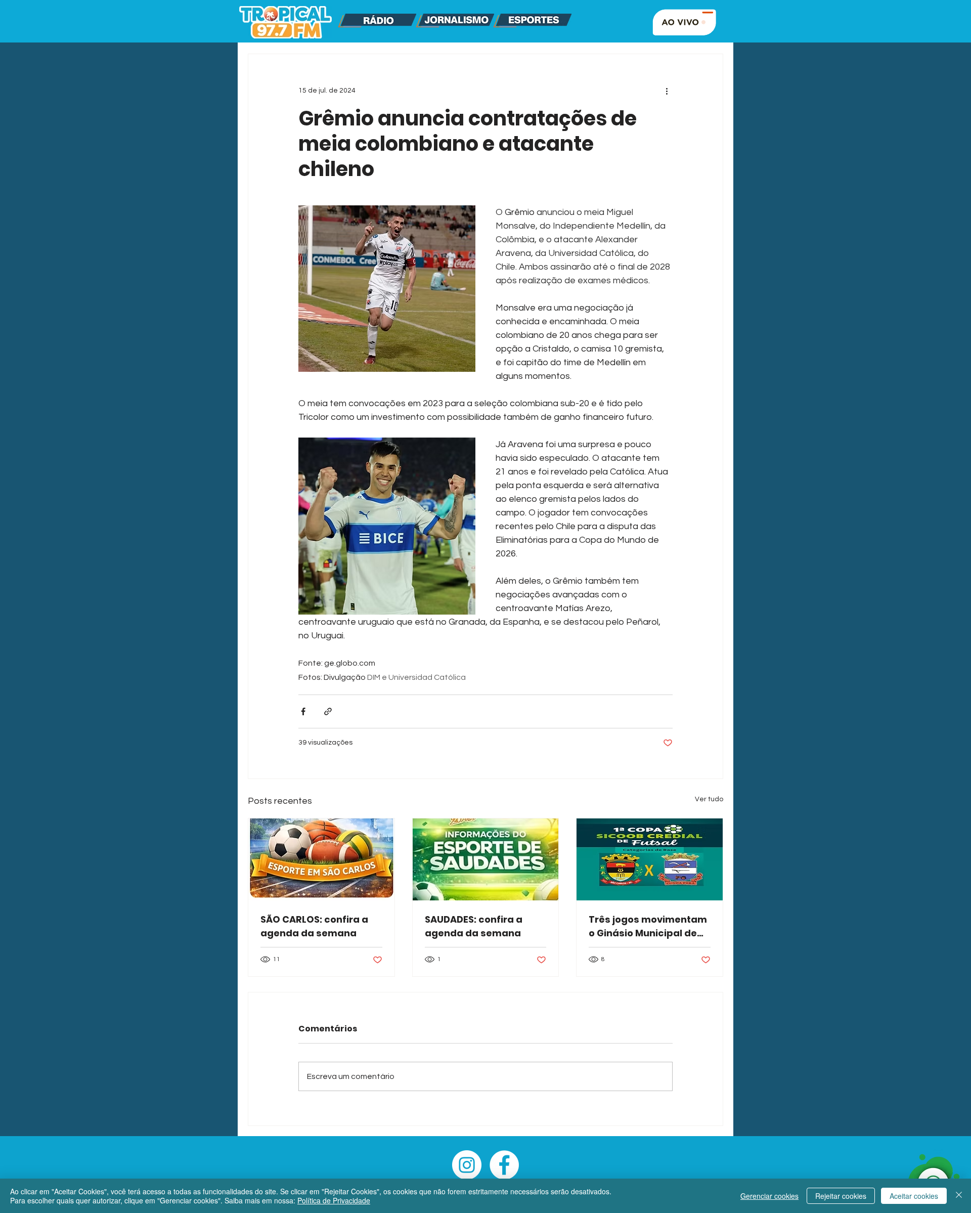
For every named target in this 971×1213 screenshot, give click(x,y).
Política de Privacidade (333, 1200)
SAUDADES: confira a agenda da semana (473, 926)
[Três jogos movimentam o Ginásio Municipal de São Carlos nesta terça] (650, 859)
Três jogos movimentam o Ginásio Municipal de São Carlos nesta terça (648, 926)
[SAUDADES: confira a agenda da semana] (486, 859)
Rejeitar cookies (840, 1196)
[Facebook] (504, 1165)
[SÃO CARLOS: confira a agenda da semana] (321, 859)
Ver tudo (709, 799)
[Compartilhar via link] (328, 711)
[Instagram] (466, 1165)
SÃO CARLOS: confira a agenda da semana (314, 926)
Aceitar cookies (914, 1196)
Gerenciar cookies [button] (769, 1196)
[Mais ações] (666, 90)
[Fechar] (959, 1196)
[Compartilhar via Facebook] (303, 711)
